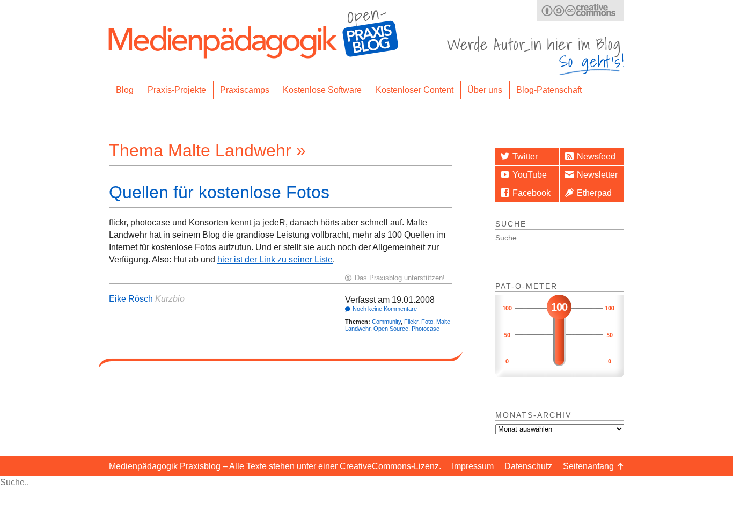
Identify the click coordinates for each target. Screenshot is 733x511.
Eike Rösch (131, 298)
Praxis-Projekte (177, 89)
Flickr (411, 321)
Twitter (525, 156)
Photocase (425, 328)
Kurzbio (170, 298)
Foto (427, 321)
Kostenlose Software (322, 89)
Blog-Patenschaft (549, 89)
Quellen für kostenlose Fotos (219, 192)
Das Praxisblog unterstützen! (400, 278)
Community (386, 321)
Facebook (531, 193)
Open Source (390, 328)
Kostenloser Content (414, 89)
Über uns (484, 89)
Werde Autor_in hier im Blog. (535, 55)
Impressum (473, 466)
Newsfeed (596, 156)
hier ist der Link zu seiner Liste (275, 259)
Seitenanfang (588, 466)
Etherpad (594, 193)
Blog (125, 89)
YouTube (529, 174)
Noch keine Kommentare (385, 308)
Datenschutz (528, 466)
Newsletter (597, 174)
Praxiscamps (244, 89)
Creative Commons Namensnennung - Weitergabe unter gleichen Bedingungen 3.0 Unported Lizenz (580, 10)
